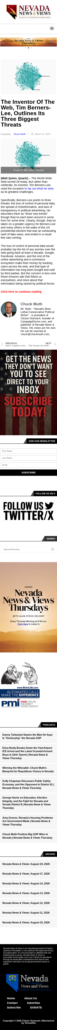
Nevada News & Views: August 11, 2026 (26, 912)
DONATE (36, 1007)
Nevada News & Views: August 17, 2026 (26, 873)
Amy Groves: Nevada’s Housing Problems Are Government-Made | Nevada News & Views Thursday (27, 821)
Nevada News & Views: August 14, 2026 (26, 883)
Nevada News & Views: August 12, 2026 (26, 903)
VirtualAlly (30, 1023)
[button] (51, 28)
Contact (12, 1002)
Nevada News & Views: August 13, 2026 (26, 893)
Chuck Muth (20, 134)
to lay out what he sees (39, 188)
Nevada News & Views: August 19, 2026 (26, 864)
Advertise (33, 1002)
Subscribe (14, 1007)
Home (11, 998)
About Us (30, 998)
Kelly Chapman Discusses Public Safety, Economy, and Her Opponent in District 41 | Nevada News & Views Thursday (28, 784)
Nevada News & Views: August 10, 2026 (26, 922)
